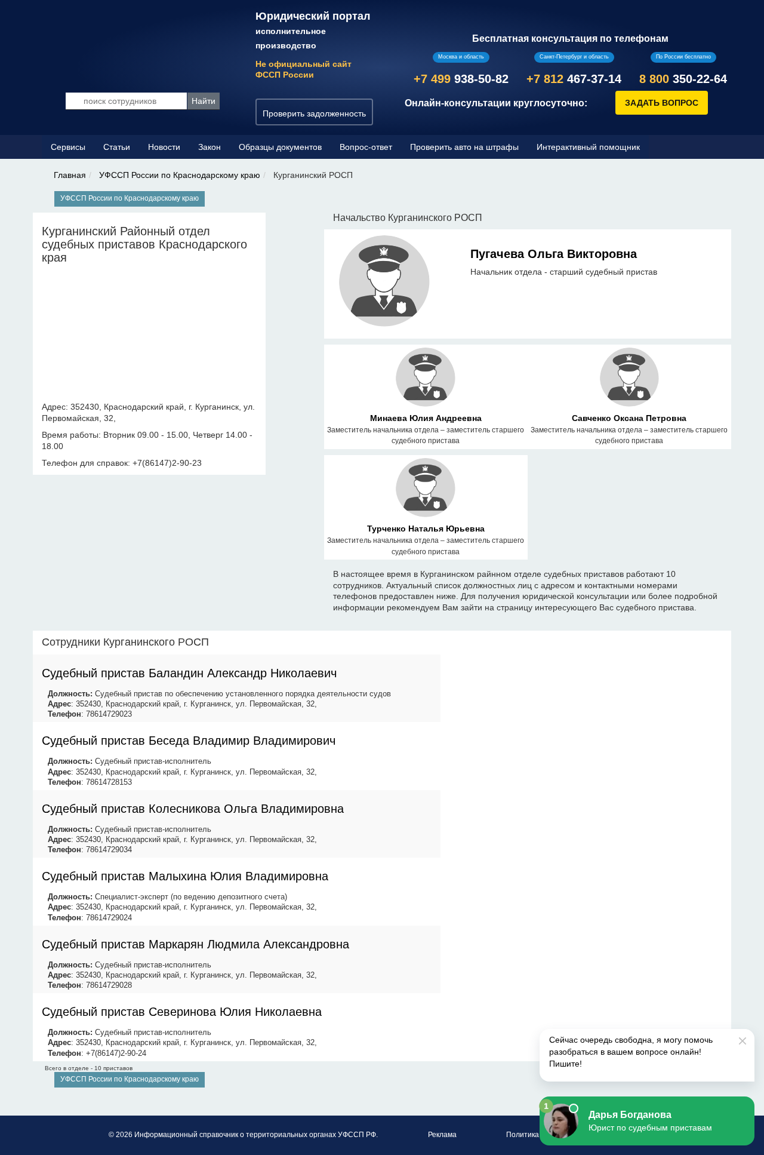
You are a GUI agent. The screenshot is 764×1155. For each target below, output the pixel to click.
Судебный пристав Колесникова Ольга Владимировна (193, 808)
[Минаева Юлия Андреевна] (425, 379)
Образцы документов (280, 147)
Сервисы (68, 147)
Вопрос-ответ (366, 147)
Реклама (442, 1135)
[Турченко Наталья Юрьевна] (425, 489)
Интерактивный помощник (588, 147)
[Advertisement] (586, 714)
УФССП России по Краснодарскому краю (179, 175)
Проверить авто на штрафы (464, 147)
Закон (209, 147)
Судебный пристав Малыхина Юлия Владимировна (185, 876)
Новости (164, 147)
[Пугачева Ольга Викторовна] (384, 283)
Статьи (116, 147)
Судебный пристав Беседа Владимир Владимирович (188, 740)
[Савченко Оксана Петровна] (629, 379)
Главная (70, 175)
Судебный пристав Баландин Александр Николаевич (189, 673)
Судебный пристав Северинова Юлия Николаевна (182, 1011)
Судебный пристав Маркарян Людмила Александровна (195, 944)
